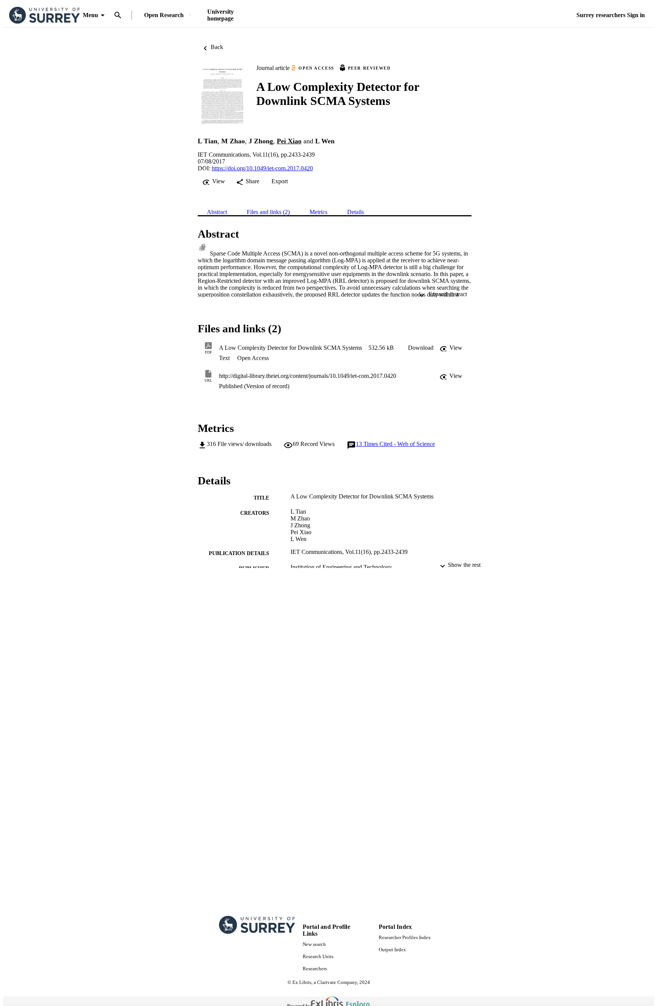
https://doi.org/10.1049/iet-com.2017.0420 (262, 168)
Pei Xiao (289, 141)
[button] (420, 347)
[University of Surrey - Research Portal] (44, 15)
